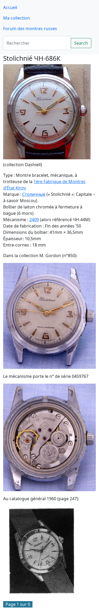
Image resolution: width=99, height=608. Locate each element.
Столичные (33, 194)
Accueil (10, 7)
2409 (34, 219)
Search (81, 43)
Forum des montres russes (30, 28)
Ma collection (16, 18)
